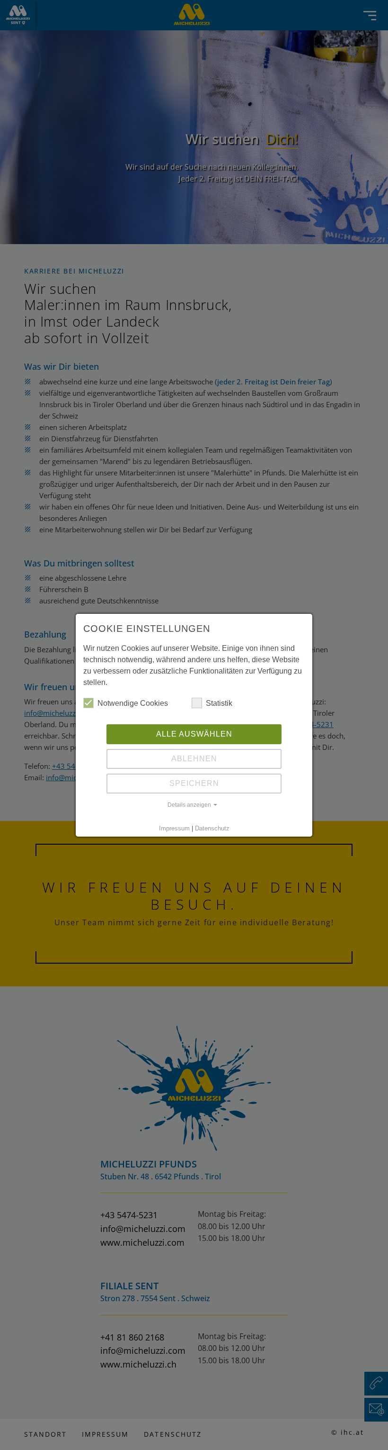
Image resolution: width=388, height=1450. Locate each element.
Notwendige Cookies (132, 703)
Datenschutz (212, 828)
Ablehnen (194, 759)
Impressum (174, 828)
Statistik (219, 703)
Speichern (194, 783)
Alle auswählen (194, 734)
